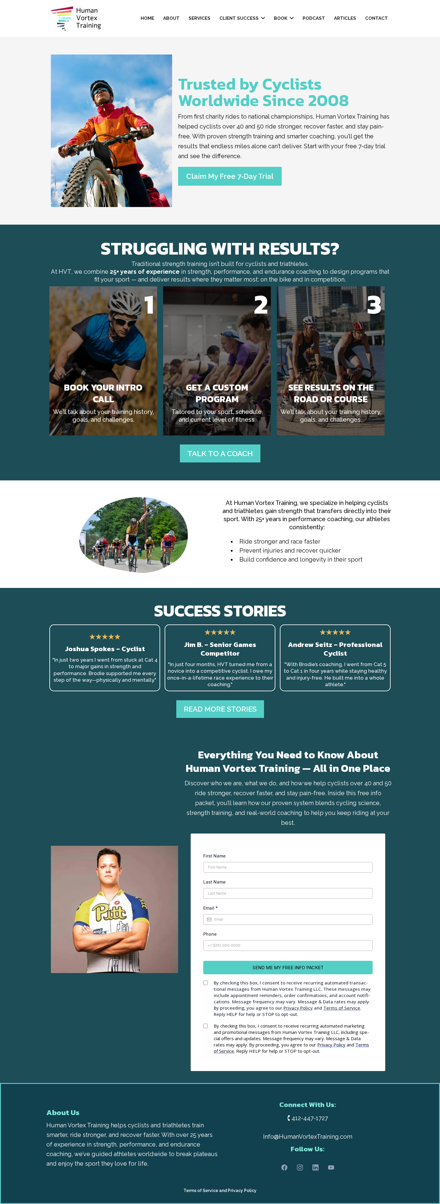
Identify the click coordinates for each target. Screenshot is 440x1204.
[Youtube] (331, 1167)
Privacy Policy (242, 1190)
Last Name (214, 881)
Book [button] (281, 18)
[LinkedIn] (315, 1167)
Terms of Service (200, 1190)
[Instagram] (300, 1167)
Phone (210, 934)
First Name (214, 855)
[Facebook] (284, 1167)
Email (210, 907)
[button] (262, 18)
